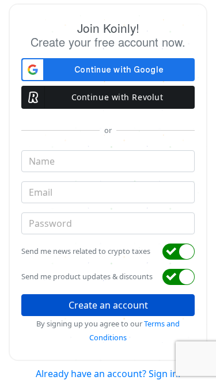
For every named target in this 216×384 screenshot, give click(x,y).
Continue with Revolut (117, 97)
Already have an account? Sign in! (108, 373)
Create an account (108, 305)
